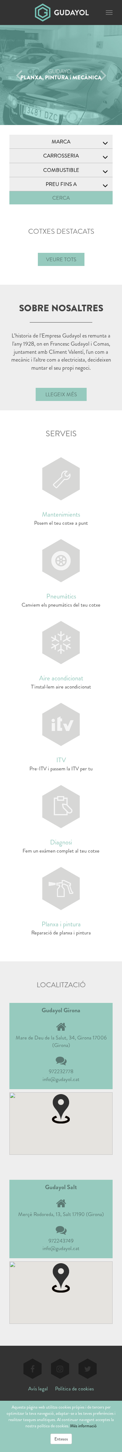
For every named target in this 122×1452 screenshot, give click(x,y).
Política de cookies (74, 1388)
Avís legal (38, 1388)
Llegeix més (61, 394)
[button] (60, 1108)
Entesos (61, 1439)
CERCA (61, 198)
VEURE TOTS (61, 259)
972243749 (61, 1240)
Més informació (83, 1426)
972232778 (61, 1071)
